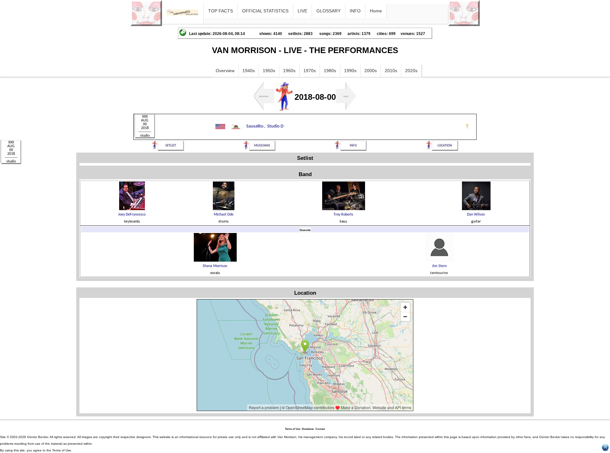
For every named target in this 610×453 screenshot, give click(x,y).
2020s (411, 70)
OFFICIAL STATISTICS (265, 10)
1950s (269, 70)
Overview (225, 70)
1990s (350, 70)
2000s (370, 70)
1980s (330, 70)
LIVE (302, 10)
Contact (320, 429)
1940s (248, 70)
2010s (391, 70)
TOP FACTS (220, 10)
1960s (289, 70)
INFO (355, 10)
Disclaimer (308, 429)
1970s (309, 70)
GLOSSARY (328, 10)
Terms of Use (292, 429)
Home (376, 10)
